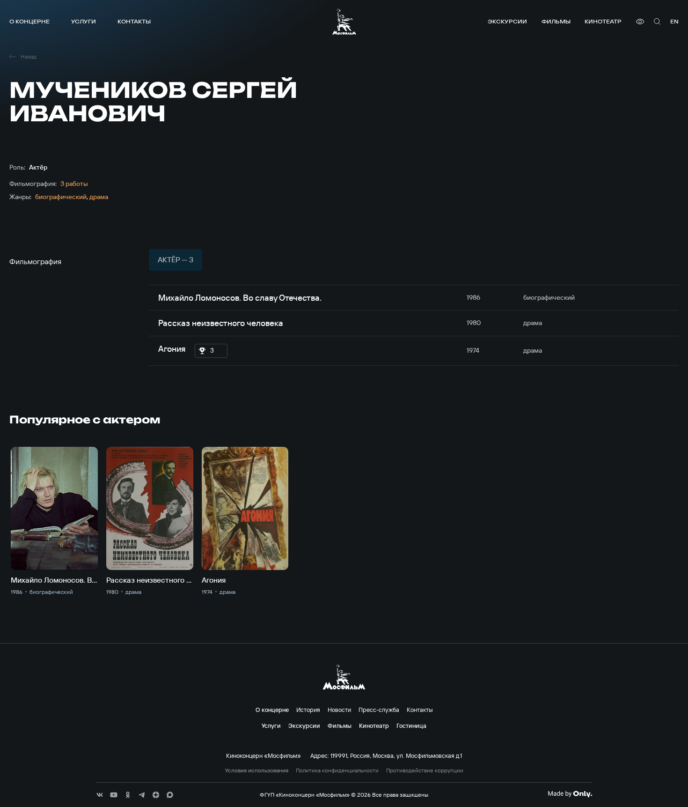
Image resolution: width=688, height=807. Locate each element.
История (308, 709)
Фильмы (556, 21)
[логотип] (344, 21)
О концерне (29, 21)
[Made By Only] (570, 794)
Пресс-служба (379, 709)
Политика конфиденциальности (337, 770)
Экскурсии (507, 21)
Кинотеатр (603, 21)
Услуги (83, 21)
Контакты (134, 21)
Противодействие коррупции (424, 770)
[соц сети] (99, 795)
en (674, 21)
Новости (339, 709)
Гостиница (411, 725)
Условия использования (256, 770)
